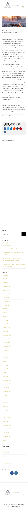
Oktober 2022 (6, 297)
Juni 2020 (5, 402)
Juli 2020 (5, 399)
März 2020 (5, 414)
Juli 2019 (5, 440)
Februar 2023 (6, 286)
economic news (7, 448)
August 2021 (6, 350)
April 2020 (5, 410)
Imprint (19, 504)
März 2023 (5, 282)
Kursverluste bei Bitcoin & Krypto (11, 248)
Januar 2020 (6, 421)
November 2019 (7, 429)
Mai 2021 (5, 361)
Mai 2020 (5, 406)
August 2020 (6, 395)
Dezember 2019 (7, 425)
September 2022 (7, 301)
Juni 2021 (5, 357)
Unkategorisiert (15, 115)
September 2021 (7, 346)
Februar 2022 (6, 327)
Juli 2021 (5, 354)
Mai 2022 (5, 316)
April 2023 (5, 279)
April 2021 (5, 365)
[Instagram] (16, 473)
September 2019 (7, 436)
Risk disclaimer (14, 506)
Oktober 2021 (6, 342)
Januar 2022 (6, 331)
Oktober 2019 (6, 432)
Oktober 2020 (6, 387)
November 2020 (7, 384)
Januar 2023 (6, 290)
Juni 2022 (5, 312)
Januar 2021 (6, 376)
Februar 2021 (6, 372)
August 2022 (6, 305)
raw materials (6, 460)
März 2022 (5, 324)
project (4, 456)
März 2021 (5, 369)
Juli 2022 (5, 309)
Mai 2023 (5, 275)
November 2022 (7, 294)
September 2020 (7, 391)
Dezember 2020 (7, 380)
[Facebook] (12, 473)
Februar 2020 (6, 417)
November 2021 (7, 339)
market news (6, 452)
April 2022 (5, 320)
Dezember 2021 (7, 335)
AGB (20, 506)
